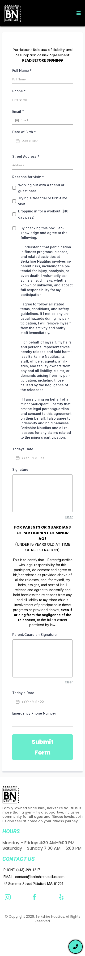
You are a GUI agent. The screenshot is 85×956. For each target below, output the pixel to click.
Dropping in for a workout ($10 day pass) (43, 214)
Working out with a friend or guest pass (41, 188)
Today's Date (23, 693)
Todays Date (22, 449)
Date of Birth (24, 132)
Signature (20, 469)
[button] (78, 13)
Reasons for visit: (28, 177)
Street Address (25, 156)
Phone (19, 91)
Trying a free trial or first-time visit (42, 201)
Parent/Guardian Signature (34, 634)
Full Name (22, 71)
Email (18, 111)
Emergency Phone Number (34, 713)
